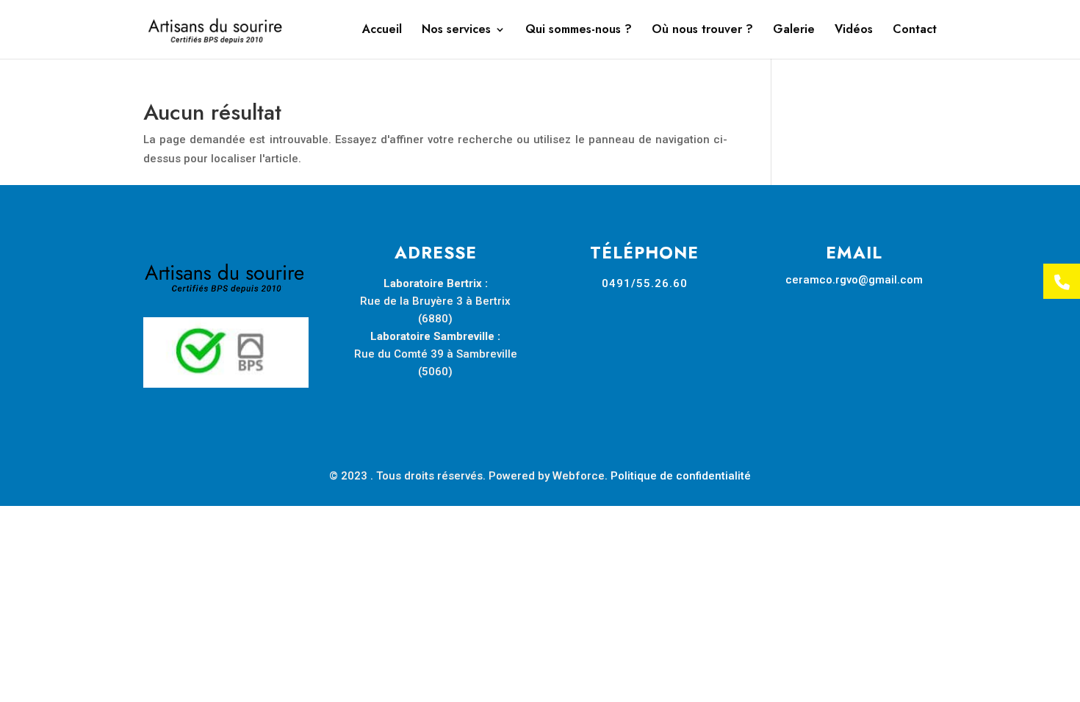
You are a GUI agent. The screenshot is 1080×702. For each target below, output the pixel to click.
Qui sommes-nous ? (578, 30)
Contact (915, 30)
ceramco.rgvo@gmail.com (854, 279)
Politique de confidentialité (681, 475)
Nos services (456, 30)
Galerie (794, 30)
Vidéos (854, 30)
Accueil (382, 30)
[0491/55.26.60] (1061, 282)
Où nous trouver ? (702, 30)
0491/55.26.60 (645, 283)
